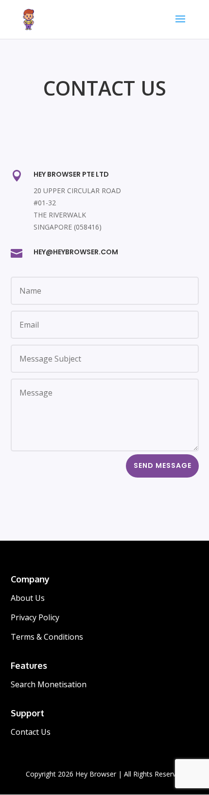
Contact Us (31, 732)
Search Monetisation (49, 684)
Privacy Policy (35, 617)
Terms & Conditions (47, 636)
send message (163, 465)
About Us (28, 598)
